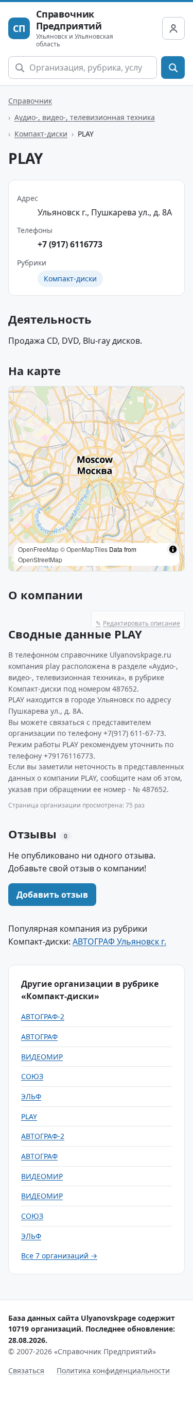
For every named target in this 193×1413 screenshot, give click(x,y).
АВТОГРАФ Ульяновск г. (119, 941)
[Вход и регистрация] (173, 28)
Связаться (26, 1370)
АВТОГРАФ (39, 1036)
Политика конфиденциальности (113, 1370)
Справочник (30, 101)
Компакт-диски (40, 134)
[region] (96, 478)
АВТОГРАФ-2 (42, 1016)
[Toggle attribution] (173, 549)
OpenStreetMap (40, 559)
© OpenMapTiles (84, 549)
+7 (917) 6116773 (70, 244)
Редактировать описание (138, 623)
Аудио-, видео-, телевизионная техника (84, 117)
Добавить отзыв (52, 894)
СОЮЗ (32, 1076)
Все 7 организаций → (59, 1255)
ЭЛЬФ (31, 1096)
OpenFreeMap (38, 549)
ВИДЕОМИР (42, 1057)
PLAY (29, 1116)
